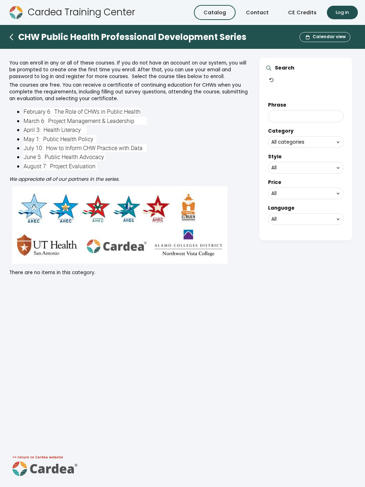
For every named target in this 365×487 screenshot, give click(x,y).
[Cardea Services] (45, 478)
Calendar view (329, 37)
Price (274, 182)
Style (275, 156)
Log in (342, 12)
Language (281, 208)
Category (281, 131)
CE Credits (302, 12)
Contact (257, 12)
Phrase (277, 105)
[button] (273, 81)
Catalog (215, 12)
